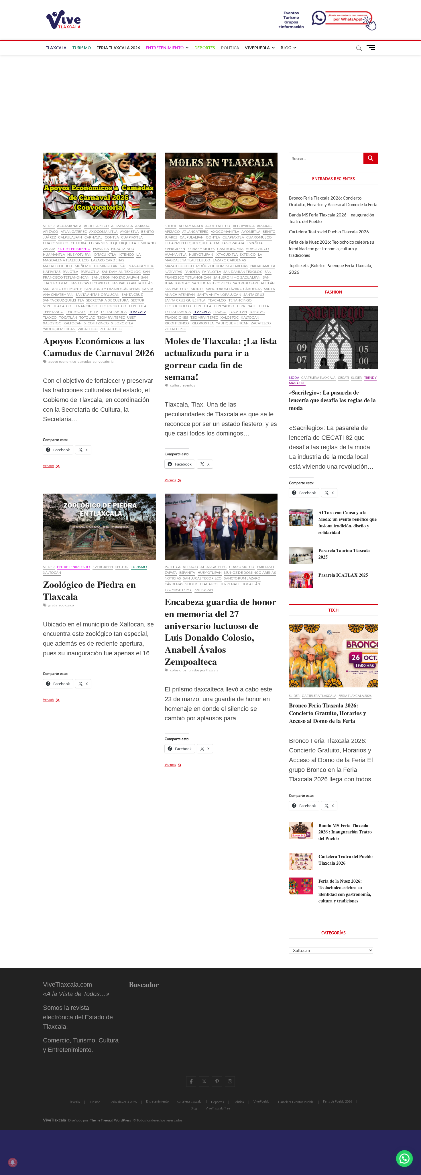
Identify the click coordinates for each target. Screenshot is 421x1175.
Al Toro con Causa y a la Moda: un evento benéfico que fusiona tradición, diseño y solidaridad (347, 522)
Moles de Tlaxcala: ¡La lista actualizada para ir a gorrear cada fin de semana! (221, 358)
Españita (101, 249)
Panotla (70, 271)
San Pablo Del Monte (62, 289)
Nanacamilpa (141, 266)
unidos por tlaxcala (203, 670)
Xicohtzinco (96, 323)
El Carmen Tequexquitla (112, 243)
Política (230, 47)
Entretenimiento (165, 47)
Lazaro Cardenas (107, 260)
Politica (173, 567)
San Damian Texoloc (121, 271)
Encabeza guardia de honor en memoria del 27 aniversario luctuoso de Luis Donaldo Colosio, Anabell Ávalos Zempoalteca (220, 631)
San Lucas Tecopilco (90, 283)
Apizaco (50, 231)
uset (131, 317)
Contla (112, 237)
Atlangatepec (74, 231)
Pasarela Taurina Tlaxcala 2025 (344, 553)
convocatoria (103, 361)
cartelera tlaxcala (318, 377)
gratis (52, 605)
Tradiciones (176, 317)
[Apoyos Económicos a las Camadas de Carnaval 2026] (99, 186)
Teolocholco (113, 306)
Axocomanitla (103, 231)
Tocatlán (68, 317)
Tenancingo (85, 306)
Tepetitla (137, 306)
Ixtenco (126, 254)
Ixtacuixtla (105, 254)
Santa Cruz (132, 294)
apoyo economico (62, 361)
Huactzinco (122, 249)
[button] (404, 1158)
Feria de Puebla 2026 (337, 1101)
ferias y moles (201, 249)
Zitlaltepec (111, 329)
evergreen (175, 249)
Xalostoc (52, 323)
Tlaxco (50, 317)
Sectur (137, 300)
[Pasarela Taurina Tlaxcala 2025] (301, 555)
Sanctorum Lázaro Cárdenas (112, 289)
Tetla (93, 311)
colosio (175, 670)
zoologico (66, 605)
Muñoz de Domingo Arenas (101, 266)
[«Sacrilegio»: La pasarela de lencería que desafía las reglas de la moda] (333, 337)
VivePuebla (257, 47)
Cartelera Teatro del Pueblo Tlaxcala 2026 (329, 231)
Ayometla (129, 231)
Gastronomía (230, 249)
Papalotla (90, 271)
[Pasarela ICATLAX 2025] (301, 579)
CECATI (343, 377)
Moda (294, 377)
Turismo (81, 47)
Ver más (56, 466)
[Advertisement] (210, 98)
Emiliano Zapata (229, 243)
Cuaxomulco (55, 243)
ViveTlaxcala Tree (218, 1108)
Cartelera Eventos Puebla (296, 1102)
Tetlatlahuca (114, 311)
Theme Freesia (101, 1120)
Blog (286, 47)
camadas (84, 361)
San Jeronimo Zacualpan (115, 277)
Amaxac (142, 226)
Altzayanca (122, 226)
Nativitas (51, 271)
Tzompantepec (111, 317)
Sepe (47, 306)
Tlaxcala (56, 47)
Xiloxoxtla (122, 323)
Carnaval (93, 237)
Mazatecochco (57, 266)
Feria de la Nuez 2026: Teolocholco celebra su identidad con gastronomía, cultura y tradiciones (331, 248)
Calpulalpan (70, 237)
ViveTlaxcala (54, 1119)
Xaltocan (73, 323)
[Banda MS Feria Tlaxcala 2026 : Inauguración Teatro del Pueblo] (301, 830)
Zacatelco (88, 329)
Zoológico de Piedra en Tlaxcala (89, 590)
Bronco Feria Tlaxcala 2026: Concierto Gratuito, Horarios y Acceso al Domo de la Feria (327, 713)
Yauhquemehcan (59, 329)
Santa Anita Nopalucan (97, 294)
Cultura (78, 243)
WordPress (122, 1120)
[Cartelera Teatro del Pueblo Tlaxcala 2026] (301, 861)
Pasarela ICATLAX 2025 (343, 574)
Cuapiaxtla (132, 237)
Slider (49, 226)
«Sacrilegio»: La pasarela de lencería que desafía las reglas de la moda (332, 400)
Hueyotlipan (79, 254)
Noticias (173, 578)
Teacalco (62, 306)
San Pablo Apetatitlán (132, 283)
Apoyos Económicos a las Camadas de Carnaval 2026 (99, 346)
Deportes (204, 47)
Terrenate (76, 311)
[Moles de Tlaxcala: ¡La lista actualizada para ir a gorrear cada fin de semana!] (221, 186)
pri (185, 670)
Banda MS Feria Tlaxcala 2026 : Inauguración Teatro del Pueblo (345, 832)
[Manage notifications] (12, 1162)
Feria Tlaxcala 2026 (118, 47)
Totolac (87, 317)
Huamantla (54, 254)
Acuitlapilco (96, 226)
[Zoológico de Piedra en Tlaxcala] (99, 527)
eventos (189, 385)
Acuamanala (69, 226)
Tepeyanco (53, 311)
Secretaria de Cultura (107, 300)
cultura (175, 385)
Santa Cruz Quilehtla (63, 300)
